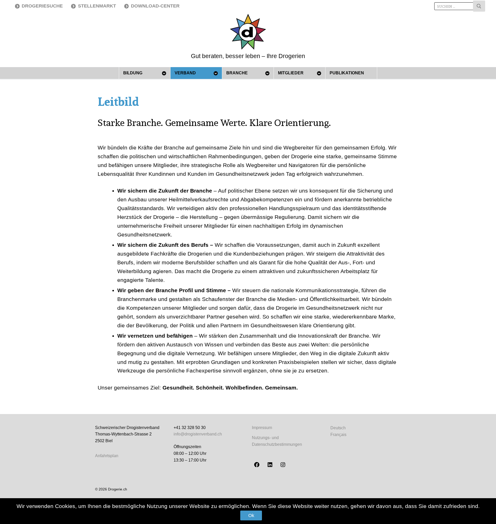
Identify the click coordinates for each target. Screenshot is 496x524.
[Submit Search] (479, 6)
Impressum (262, 427)
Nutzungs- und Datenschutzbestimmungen (277, 441)
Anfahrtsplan (106, 456)
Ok (251, 515)
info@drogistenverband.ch (198, 434)
